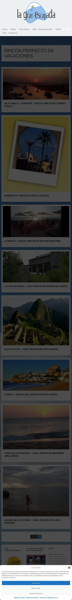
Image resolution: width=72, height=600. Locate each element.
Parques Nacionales (45, 29)
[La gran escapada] (36, 13)
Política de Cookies (19, 597)
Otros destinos (24, 29)
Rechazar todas (36, 588)
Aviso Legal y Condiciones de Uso (48, 597)
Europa (4, 29)
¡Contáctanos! (13, 33)
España (13, 29)
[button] (69, 568)
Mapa (35, 29)
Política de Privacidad (32, 597)
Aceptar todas (36, 583)
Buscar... (65, 28)
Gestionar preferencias (36, 593)
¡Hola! (4, 33)
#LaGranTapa (60, 29)
